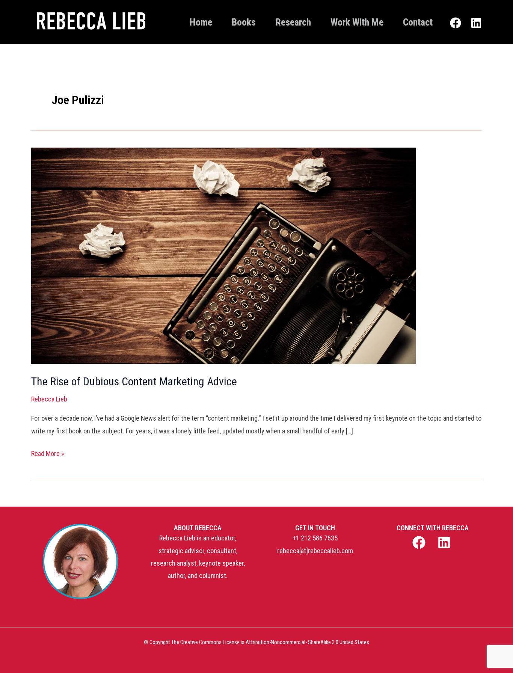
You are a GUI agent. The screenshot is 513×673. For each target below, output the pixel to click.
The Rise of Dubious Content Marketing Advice (134, 381)
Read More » (47, 452)
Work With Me (356, 22)
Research (293, 22)
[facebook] (419, 542)
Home (201, 22)
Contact (418, 22)
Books (244, 22)
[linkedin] (445, 542)
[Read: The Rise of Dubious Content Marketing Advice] (223, 154)
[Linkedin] (476, 23)
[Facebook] (455, 23)
